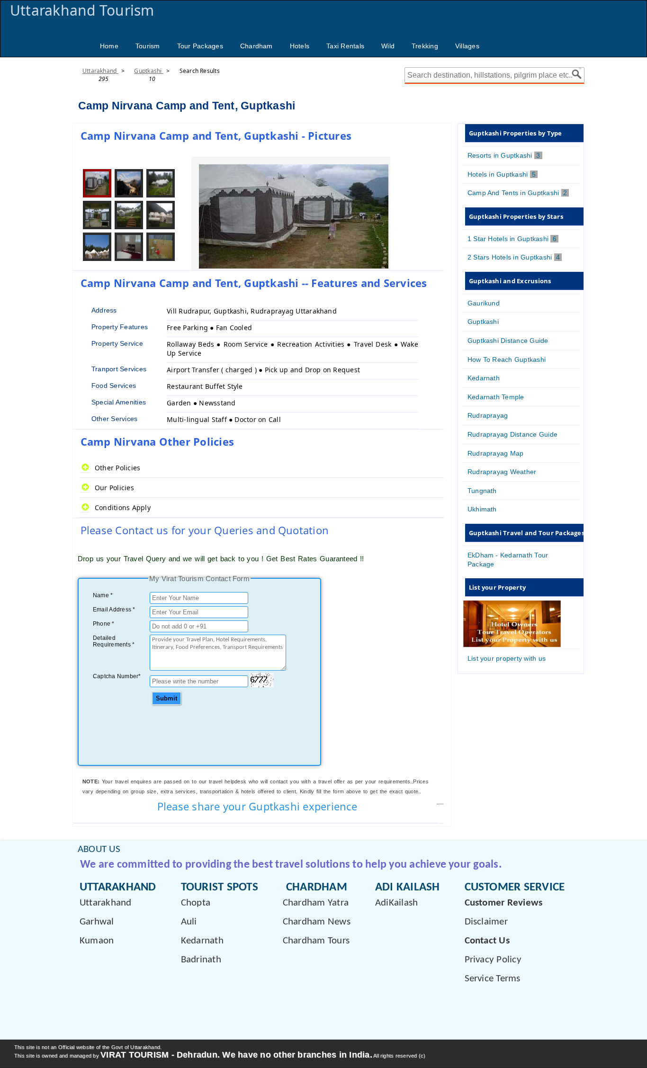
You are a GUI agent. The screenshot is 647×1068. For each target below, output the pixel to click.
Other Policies (117, 467)
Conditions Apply (123, 507)
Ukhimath (482, 509)
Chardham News (316, 922)
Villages (467, 46)
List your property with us (506, 658)
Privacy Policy (493, 960)
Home (109, 46)
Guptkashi (148, 71)
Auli (189, 922)
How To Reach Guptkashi (506, 359)
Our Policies (114, 487)
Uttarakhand (100, 71)
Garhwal (97, 922)
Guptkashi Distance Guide (507, 340)
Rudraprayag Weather (502, 472)
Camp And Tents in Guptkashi (518, 193)
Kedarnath (483, 378)
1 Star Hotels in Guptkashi (512, 238)
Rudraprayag (487, 415)
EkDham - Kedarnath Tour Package (507, 559)
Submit (166, 698)
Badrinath (201, 960)
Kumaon (97, 941)
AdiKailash (396, 903)
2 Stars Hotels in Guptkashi (514, 257)
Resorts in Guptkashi (504, 155)
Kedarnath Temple (495, 397)
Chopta (195, 903)
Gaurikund (483, 303)
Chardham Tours (316, 941)
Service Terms (493, 979)
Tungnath (482, 490)
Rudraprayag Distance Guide (512, 434)
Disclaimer (486, 922)
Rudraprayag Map (495, 453)
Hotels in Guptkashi (502, 174)
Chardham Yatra (316, 903)
